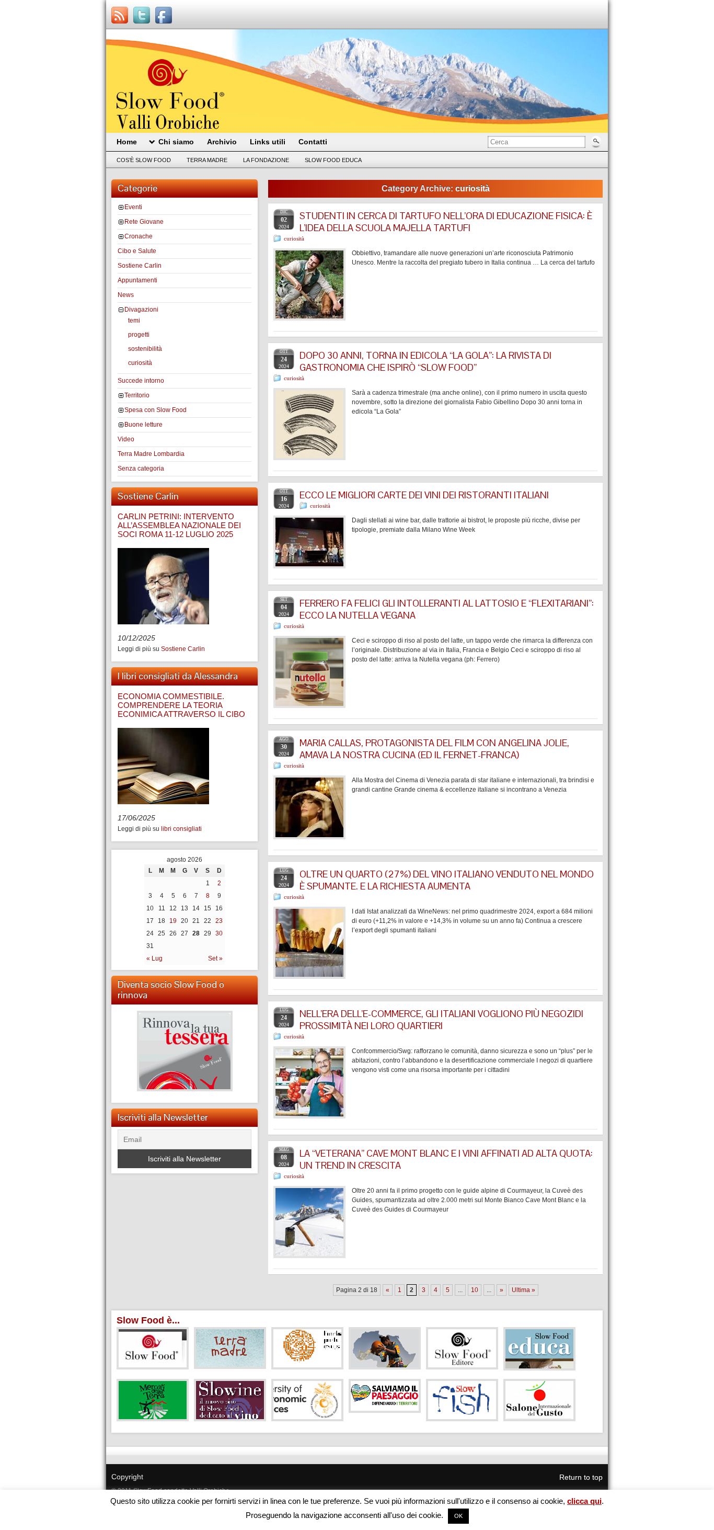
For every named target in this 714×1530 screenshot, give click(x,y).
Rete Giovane (144, 221)
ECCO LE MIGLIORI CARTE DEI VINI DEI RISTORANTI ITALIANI (424, 495)
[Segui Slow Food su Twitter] (141, 15)
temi (134, 320)
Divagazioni (141, 309)
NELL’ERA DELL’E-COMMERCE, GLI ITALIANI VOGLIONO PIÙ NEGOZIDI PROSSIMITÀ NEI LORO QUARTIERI (441, 1020)
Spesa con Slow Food (155, 410)
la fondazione (266, 160)
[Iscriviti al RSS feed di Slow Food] (119, 15)
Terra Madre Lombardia (151, 454)
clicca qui (584, 1501)
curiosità (140, 363)
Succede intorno (141, 380)
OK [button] (458, 1516)
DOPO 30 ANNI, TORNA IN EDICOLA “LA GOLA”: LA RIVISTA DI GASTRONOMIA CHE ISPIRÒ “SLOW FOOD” (425, 361)
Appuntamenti (137, 280)
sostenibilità (145, 348)
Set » (215, 958)
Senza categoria (141, 468)
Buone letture (143, 424)
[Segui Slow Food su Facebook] (163, 15)
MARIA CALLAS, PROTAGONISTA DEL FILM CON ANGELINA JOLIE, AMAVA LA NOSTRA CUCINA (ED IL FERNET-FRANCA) (434, 749)
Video (126, 439)
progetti (138, 334)
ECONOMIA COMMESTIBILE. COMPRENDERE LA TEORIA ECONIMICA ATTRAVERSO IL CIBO (181, 705)
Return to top (581, 1477)
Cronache (138, 236)
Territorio (136, 395)
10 (474, 1290)
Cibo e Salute (137, 251)
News (126, 295)
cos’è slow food (144, 160)
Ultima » (523, 1290)
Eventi (133, 207)
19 (173, 920)
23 (219, 920)
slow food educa (333, 160)
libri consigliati (181, 828)
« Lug (154, 958)
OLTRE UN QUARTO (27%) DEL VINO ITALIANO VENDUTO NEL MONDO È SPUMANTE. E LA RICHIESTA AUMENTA (447, 880)
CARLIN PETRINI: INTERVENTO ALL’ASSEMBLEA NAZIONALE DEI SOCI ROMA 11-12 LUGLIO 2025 (179, 525)
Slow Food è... (148, 1320)
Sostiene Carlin (140, 265)
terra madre (207, 160)
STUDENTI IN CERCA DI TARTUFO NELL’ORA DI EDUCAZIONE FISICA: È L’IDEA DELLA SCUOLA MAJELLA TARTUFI (446, 222)
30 (219, 933)
